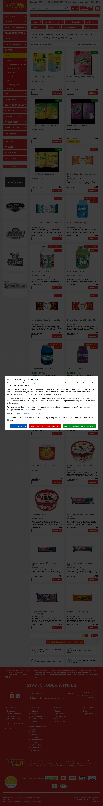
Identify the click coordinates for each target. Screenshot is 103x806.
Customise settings (18, 426)
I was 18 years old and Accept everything (79, 426)
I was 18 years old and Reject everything (45, 426)
